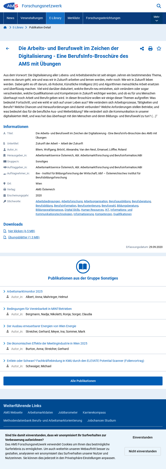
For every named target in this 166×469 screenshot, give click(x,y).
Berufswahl (109, 205)
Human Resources (92, 209)
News (10, 18)
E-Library (55, 18)
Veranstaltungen (32, 18)
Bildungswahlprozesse (49, 209)
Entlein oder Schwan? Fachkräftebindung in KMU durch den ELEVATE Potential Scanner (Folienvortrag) (75, 360)
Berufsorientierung (89, 205)
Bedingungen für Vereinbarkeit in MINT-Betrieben (39, 309)
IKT (107, 209)
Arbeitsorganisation (96, 201)
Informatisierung (83, 214)
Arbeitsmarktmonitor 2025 (25, 291)
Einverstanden (143, 437)
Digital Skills (72, 209)
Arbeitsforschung (72, 201)
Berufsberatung (141, 201)
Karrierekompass (94, 412)
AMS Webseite (12, 412)
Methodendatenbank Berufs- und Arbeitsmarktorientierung (42, 420)
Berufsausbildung (120, 201)
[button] (157, 18)
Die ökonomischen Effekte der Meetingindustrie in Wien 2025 (47, 343)
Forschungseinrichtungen (103, 18)
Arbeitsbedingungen (48, 201)
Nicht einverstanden (143, 451)
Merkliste (74, 18)
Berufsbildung (44, 205)
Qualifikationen (122, 214)
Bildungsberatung (127, 205)
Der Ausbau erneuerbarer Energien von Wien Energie (41, 326)
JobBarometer (68, 412)
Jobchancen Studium (101, 420)
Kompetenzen (103, 214)
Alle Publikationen (83, 381)
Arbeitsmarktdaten (40, 412)
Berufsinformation (65, 205)
